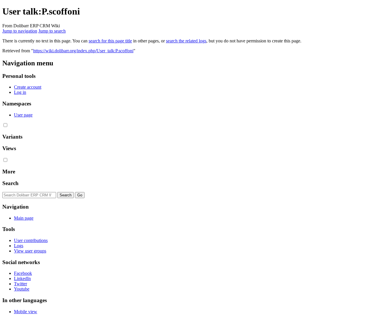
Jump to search (52, 30)
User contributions (31, 240)
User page (23, 114)
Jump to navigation (19, 30)
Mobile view (25, 311)
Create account (27, 87)
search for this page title (110, 40)
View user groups (30, 250)
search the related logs (186, 40)
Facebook (23, 273)
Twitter (20, 283)
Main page (23, 218)
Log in (20, 92)
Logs (18, 245)
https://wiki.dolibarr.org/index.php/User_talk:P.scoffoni (83, 50)
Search (10, 183)
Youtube (21, 288)
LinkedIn (22, 278)
